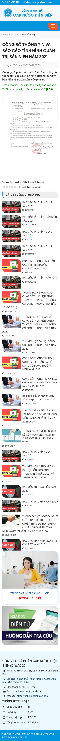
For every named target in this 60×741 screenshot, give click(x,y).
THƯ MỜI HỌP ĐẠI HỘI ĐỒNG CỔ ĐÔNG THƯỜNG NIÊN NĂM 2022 (39, 345)
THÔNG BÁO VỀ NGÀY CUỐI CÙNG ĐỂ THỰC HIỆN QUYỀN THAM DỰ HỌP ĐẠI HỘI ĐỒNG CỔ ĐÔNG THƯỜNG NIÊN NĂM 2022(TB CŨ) (29, 300)
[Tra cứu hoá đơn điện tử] (30, 625)
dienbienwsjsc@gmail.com (39, 2)
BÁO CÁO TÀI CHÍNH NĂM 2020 (40, 501)
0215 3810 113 (11, 2)
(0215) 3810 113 (30, 598)
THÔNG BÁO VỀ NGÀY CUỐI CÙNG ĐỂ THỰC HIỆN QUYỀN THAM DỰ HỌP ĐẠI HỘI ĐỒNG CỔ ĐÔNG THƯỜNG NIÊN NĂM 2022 (29, 325)
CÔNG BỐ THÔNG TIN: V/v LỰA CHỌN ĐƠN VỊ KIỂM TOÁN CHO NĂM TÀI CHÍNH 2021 (39, 382)
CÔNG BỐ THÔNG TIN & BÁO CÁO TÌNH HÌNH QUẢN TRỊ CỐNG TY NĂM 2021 (38, 265)
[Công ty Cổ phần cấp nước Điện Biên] (28, 12)
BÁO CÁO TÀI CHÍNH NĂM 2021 (39, 278)
